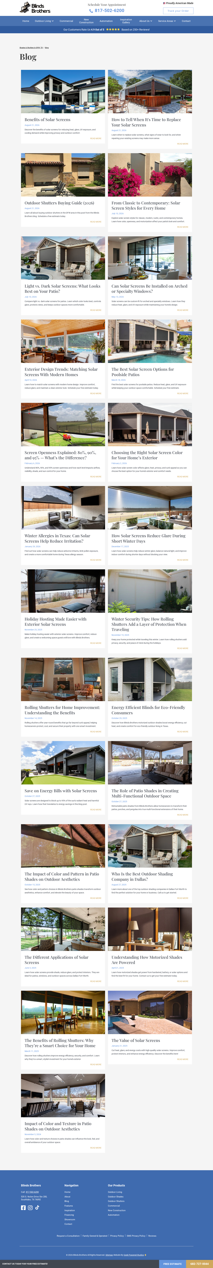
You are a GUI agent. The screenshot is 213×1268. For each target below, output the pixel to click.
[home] (35, 8)
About (67, 1196)
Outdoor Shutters (116, 1201)
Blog (47, 48)
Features (68, 1205)
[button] (44, 21)
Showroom (69, 1219)
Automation (106, 21)
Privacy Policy (117, 1236)
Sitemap (109, 1255)
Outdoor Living (115, 1192)
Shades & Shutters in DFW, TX (31, 48)
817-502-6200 (32, 1192)
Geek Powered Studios (134, 1255)
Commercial (66, 21)
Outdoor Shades (115, 1196)
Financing (69, 1215)
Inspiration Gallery (126, 21)
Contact (186, 21)
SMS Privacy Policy (136, 1236)
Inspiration (69, 1210)
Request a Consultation (68, 1236)
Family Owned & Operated (95, 1236)
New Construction (86, 21)
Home (25, 21)
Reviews (152, 1236)
